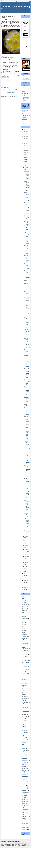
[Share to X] (5, 77)
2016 (25, 152)
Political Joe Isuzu (26, 514)
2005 (25, 585)
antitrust (24, 606)
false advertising (25, 698)
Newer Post (3, 89)
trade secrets (25, 812)
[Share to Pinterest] (8, 77)
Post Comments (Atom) (12, 96)
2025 (25, 131)
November (27, 167)
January (26, 566)
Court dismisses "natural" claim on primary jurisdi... (26, 185)
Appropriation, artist (26, 474)
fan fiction (24, 714)
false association (26, 702)
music (23, 756)
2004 (25, 587)
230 (23, 600)
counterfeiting (25, 656)
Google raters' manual (26, 241)
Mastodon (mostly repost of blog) (26, 115)
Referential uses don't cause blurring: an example (26, 343)
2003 (25, 589)
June (26, 551)
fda (22, 718)
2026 (25, 129)
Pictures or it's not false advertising (26, 324)
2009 (25, 575)
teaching (24, 805)
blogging (24, 616)
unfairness (24, 827)
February (27, 562)
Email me (24, 121)
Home (10, 89)
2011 (25, 571)
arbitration (24, 608)
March (26, 558)
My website (24, 119)
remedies (24, 790)
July (26, 549)
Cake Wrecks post (15, 19)
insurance (24, 740)
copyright (9, 79)
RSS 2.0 (24, 91)
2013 (25, 159)
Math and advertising (26, 293)
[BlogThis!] (3, 77)
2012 (25, 162)
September (26, 541)
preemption (24, 776)
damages (24, 669)
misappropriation (25, 750)
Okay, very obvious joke (26, 217)
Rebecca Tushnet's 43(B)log (15, 6)
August (26, 545)
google (23, 737)
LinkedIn (24, 89)
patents (23, 768)
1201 (23, 596)
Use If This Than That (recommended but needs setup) (26, 97)
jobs (23, 744)
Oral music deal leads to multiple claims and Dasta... (26, 373)
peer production (25, 770)
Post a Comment (5, 87)
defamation (24, 673)
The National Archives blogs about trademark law (26, 523)
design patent (25, 679)
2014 (25, 157)
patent (23, 766)
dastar (23, 671)
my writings (24, 760)
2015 (25, 155)
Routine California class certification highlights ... (27, 226)
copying (5, 79)
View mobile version (10, 92)
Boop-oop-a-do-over (26, 351)
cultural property (25, 662)
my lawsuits (24, 758)
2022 (25, 138)
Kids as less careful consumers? (26, 286)
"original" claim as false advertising (26, 332)
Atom (23, 87)
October (26, 536)
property (24, 785)
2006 (25, 582)
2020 (25, 143)
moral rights (24, 753)
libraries (23, 748)
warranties (24, 829)
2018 (25, 148)
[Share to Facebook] (6, 77)
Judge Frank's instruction (7, 57)
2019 (25, 145)
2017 (25, 150)
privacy (23, 781)
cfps (23, 624)
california (24, 618)
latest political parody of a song (26, 481)
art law (23, 610)
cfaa (23, 622)
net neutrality (25, 762)
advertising (24, 604)
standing (24, 801)
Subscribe (26, 34)
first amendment (25, 723)
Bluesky (24, 123)
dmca (23, 692)
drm (23, 694)
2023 (25, 136)
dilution (23, 683)
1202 (23, 598)
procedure (24, 783)
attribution (24, 612)
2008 (25, 578)
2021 (25, 141)
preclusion (24, 774)
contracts (24, 650)
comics (23, 632)
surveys (24, 803)
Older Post (17, 89)
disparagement (25, 688)
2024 (25, 134)
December (27, 163)
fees (23, 720)
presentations (25, 778)
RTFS (25, 280)
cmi (23, 630)
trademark (24, 816)
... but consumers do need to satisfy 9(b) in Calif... (26, 434)
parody (23, 764)
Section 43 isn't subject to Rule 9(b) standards (27, 446)
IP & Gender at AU (26, 532)
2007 (25, 580)
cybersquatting (25, 666)
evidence (24, 696)
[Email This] (2, 77)
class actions (25, 627)
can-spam (24, 620)
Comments (26, 78)
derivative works (25, 676)
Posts (25, 76)
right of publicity (25, 792)
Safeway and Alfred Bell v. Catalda (26, 411)
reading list (24, 788)
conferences (25, 638)
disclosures (24, 685)
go (22, 735)
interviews (24, 742)
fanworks (24, 716)
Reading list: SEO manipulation (26, 258)
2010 (25, 573)
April (26, 556)
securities (24, 799)
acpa (23, 602)
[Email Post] (18, 75)
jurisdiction (24, 746)
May (26, 554)
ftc (22, 726)
